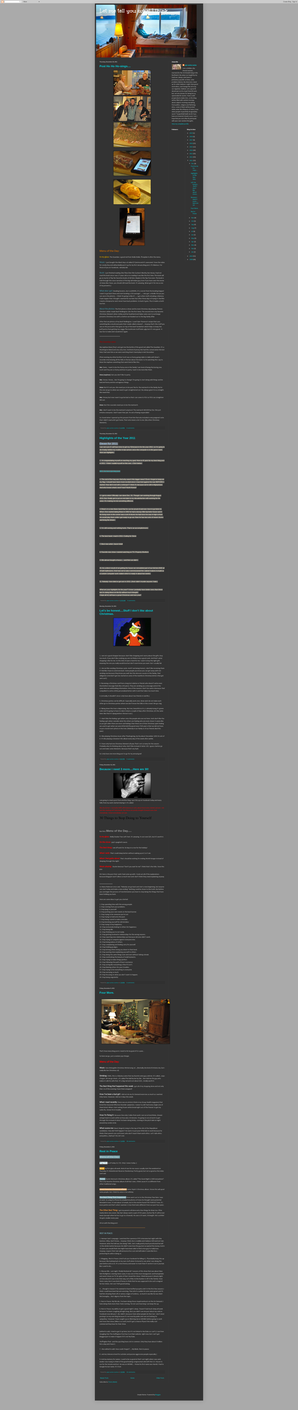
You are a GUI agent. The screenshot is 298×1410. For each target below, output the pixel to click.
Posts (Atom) (112, 1382)
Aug (192, 228)
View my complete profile (180, 124)
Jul (192, 231)
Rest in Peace (109, 1151)
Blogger (158, 1395)
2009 (191, 259)
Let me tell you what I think (134, 10)
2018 (191, 137)
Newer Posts (104, 1378)
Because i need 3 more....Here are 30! (124, 769)
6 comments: (131, 428)
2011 (191, 160)
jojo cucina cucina (190, 65)
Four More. (107, 992)
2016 (191, 143)
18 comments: (131, 1141)
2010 (191, 256)
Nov (192, 218)
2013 (191, 154)
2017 (191, 140)
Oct (192, 221)
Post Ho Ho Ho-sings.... (115, 66)
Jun (192, 235)
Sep (192, 224)
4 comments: (131, 600)
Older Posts (160, 1378)
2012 (191, 157)
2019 (191, 133)
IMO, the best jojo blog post (110, 471)
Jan (192, 252)
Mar (192, 245)
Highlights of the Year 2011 (117, 438)
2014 (191, 150)
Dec (192, 164)
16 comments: (131, 1372)
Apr (192, 242)
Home (132, 1378)
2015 (191, 147)
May (193, 238)
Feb (192, 249)
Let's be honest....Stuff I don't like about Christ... (194, 188)
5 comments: (131, 759)
